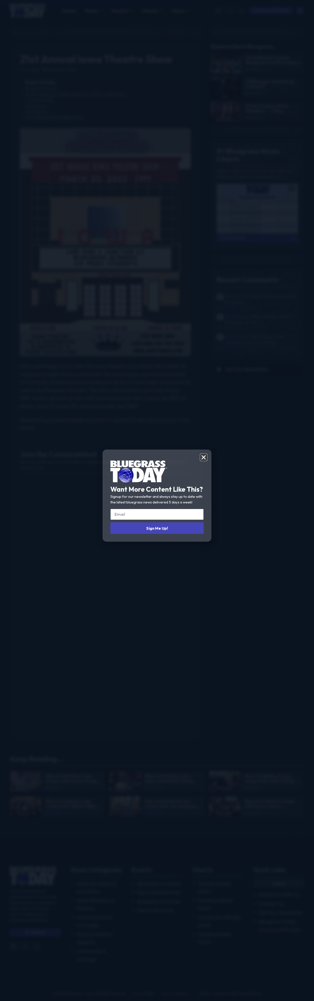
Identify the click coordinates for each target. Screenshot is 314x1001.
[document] (157, 500)
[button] (204, 457)
